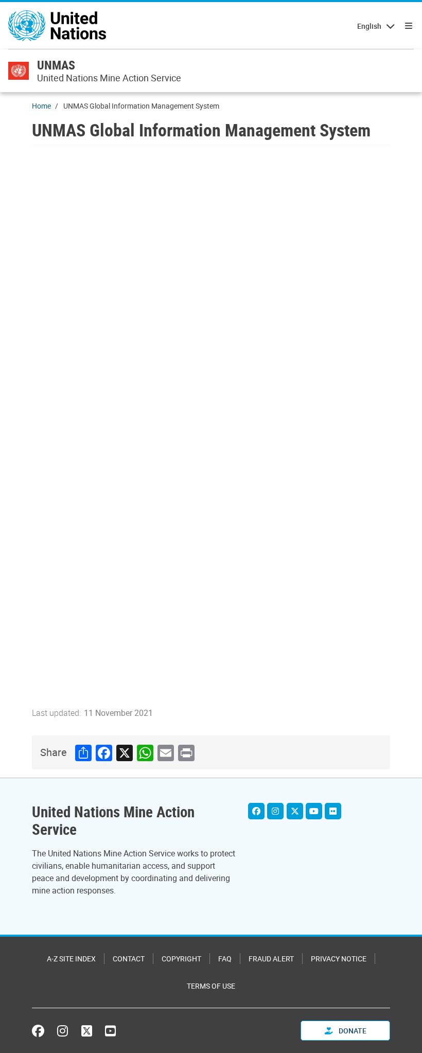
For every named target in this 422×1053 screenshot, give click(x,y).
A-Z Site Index (71, 958)
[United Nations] (57, 25)
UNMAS (56, 65)
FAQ (225, 958)
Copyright (181, 958)
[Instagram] (275, 811)
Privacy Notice (338, 958)
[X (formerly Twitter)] (86, 1031)
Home (41, 106)
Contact (129, 958)
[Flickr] (333, 811)
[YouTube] (110, 1031)
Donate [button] (351, 1031)
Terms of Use (211, 986)
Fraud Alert (271, 958)
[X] (295, 811)
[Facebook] (256, 811)
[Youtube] (314, 811)
